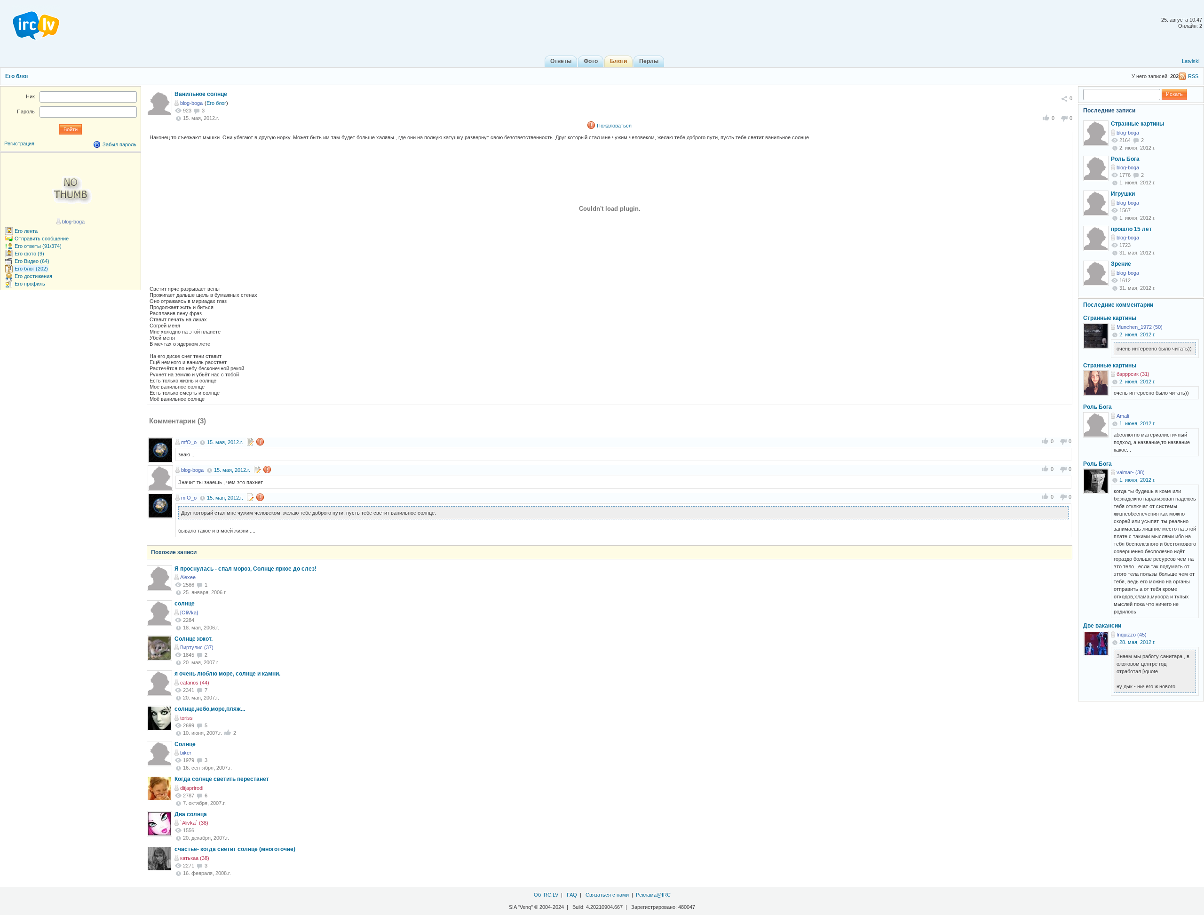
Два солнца (190, 814)
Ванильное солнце (200, 94)
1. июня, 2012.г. (1137, 423)
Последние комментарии (1118, 305)
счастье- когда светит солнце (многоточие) (234, 849)
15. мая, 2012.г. (225, 442)
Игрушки (1123, 194)
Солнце (185, 744)
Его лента (26, 231)
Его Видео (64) (32, 261)
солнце (184, 603)
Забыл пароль (119, 144)
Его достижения (33, 276)
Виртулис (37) (197, 647)
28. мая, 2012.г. (1137, 642)
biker (185, 753)
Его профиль (30, 283)
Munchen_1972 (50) (1140, 327)
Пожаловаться (614, 125)
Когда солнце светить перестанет (221, 779)
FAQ (572, 895)
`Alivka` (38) (194, 823)
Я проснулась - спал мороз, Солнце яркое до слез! (245, 568)
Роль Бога (1125, 159)
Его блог (17, 76)
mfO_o (189, 442)
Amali (1123, 416)
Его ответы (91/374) (38, 246)
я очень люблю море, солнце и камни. (227, 673)
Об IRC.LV (546, 895)
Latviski (1190, 61)
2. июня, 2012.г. (1137, 334)
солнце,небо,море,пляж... (209, 709)
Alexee (188, 577)
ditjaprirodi (191, 788)
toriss (186, 718)
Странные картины (1137, 123)
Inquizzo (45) (1132, 634)
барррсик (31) (1133, 374)
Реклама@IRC (653, 895)
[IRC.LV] (30, 22)
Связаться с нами (607, 895)
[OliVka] (189, 612)
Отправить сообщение (42, 238)
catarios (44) (194, 682)
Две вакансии (1102, 625)
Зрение (1121, 264)
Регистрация (19, 143)
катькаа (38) (194, 858)
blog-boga (191, 103)
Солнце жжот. (193, 639)
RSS (1193, 76)
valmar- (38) (1131, 472)
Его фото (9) (29, 253)
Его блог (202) (31, 268)
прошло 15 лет (1131, 229)
